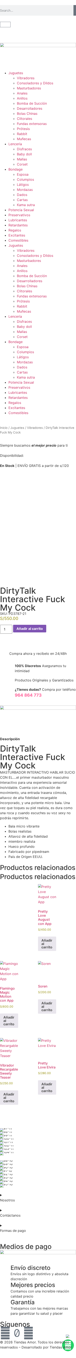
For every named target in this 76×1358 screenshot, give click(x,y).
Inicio (4, 428)
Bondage (15, 169)
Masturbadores (29, 88)
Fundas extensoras (32, 124)
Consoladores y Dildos (35, 83)
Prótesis (23, 129)
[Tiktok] (17, 1333)
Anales (22, 93)
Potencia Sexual (21, 210)
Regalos (14, 230)
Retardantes (18, 225)
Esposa (22, 174)
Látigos (23, 184)
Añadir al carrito (29, 628)
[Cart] (5, 24)
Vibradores (25, 78)
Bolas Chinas (27, 113)
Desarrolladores (29, 108)
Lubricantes (17, 220)
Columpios (25, 179)
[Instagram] (28, 1333)
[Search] (74, 10)
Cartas (22, 200)
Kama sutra (26, 205)
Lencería (15, 144)
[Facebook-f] (5, 1333)
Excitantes (16, 235)
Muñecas (24, 139)
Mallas (22, 159)
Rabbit (22, 134)
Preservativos (19, 215)
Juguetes (15, 73)
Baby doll (24, 154)
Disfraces (24, 149)
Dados (22, 195)
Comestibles (18, 240)
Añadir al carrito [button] (46, 943)
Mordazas (25, 189)
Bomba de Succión (32, 103)
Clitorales (24, 118)
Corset (22, 164)
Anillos (22, 98)
